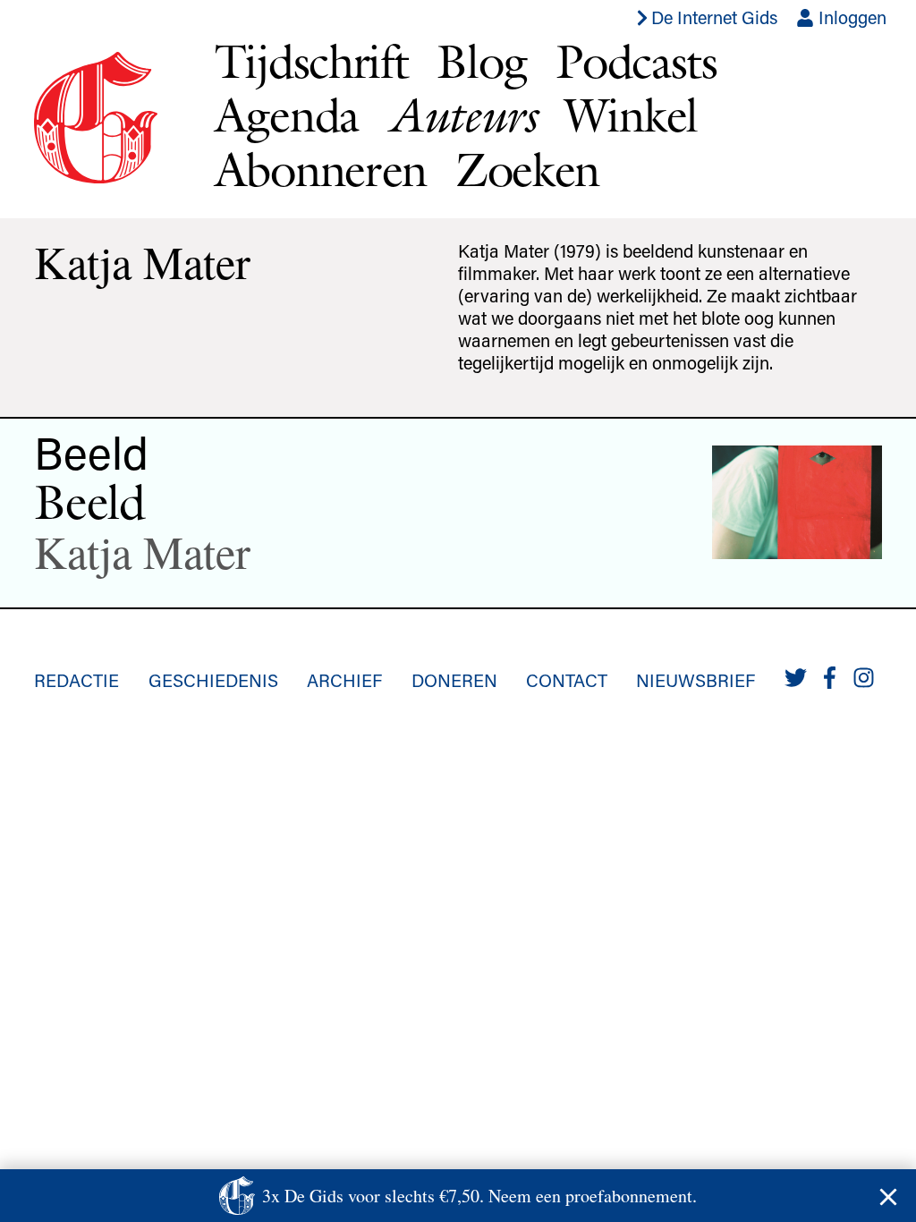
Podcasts (636, 61)
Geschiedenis (213, 680)
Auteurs (461, 115)
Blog (482, 61)
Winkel (631, 115)
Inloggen (850, 17)
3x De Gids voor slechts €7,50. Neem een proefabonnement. (479, 1195)
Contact (566, 680)
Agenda (287, 115)
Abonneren (321, 169)
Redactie (76, 680)
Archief (344, 680)
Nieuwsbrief (695, 680)
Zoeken (527, 169)
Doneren (454, 680)
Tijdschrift (312, 61)
